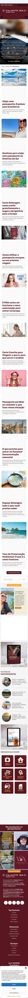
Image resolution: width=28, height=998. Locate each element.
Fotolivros (14, 950)
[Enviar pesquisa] (24, 579)
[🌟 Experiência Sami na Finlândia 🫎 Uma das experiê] (21, 841)
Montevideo (14, 915)
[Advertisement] (14, 809)
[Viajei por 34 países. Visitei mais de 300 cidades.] (21, 860)
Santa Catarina (14, 921)
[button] (26, 968)
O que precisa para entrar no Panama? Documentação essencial (12, 453)
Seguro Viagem (14, 931)
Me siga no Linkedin (14, 585)
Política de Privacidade (14, 955)
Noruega (14, 919)
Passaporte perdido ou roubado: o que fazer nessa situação (13, 405)
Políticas (9, 996)
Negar (14, 988)
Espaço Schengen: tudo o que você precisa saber (12, 506)
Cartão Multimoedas (14, 933)
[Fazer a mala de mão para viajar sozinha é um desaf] (7, 841)
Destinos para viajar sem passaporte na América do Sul (13, 156)
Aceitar (14, 984)
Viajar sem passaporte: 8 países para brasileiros (13, 104)
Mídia (6, 5)
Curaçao (14, 912)
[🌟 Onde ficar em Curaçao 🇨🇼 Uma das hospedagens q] (7, 860)
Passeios (14, 938)
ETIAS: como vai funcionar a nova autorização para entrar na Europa (11, 306)
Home (2, 66)
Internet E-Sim (14, 936)
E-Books (14, 948)
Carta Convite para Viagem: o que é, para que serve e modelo (14, 355)
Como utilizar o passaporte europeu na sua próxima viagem (13, 259)
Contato (14, 952)
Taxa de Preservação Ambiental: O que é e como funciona (13, 557)
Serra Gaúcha (14, 917)
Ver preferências (14, 993)
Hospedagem (14, 929)
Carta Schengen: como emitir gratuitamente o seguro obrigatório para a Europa (12, 208)
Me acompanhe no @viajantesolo (14, 828)
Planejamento (8, 66)
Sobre (2, 5)
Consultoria (14, 946)
